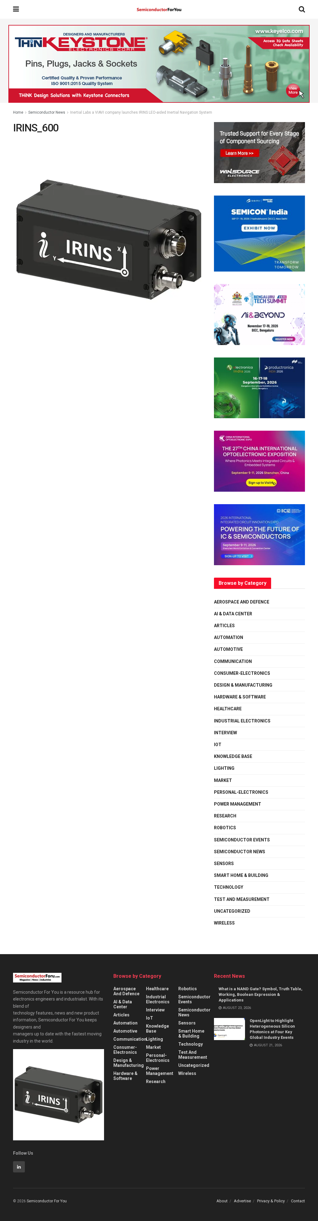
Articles (224, 625)
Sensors (224, 863)
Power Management (237, 804)
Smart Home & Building (241, 875)
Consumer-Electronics (242, 673)
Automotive (228, 649)
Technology (228, 887)
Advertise (242, 1201)
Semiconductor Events (242, 839)
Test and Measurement (242, 899)
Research (225, 815)
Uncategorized (232, 911)
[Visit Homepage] (159, 9)
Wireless (224, 922)
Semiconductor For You (47, 1201)
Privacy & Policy (271, 1201)
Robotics (225, 827)
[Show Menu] (16, 9)
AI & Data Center (233, 613)
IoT (217, 744)
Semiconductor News (46, 112)
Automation (228, 637)
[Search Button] (302, 9)
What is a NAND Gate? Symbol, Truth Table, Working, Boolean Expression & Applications (260, 994)
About (222, 1201)
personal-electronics (241, 792)
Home (18, 112)
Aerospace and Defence (241, 601)
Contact (298, 1201)
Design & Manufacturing (243, 685)
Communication (233, 661)
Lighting (224, 768)
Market (223, 780)
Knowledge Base (233, 756)
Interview (225, 732)
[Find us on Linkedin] (19, 1166)
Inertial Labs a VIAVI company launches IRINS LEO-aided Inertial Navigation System (141, 112)
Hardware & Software (240, 696)
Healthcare (228, 708)
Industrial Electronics (242, 720)
